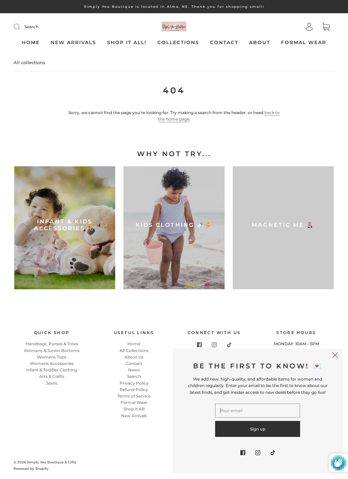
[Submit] (21, 26)
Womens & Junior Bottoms (52, 350)
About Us (133, 357)
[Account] (309, 27)
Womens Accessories (52, 363)
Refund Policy (134, 389)
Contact (224, 42)
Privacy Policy (134, 383)
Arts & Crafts (51, 376)
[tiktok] (229, 344)
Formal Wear (303, 42)
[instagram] (214, 344)
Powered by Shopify (31, 468)
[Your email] (257, 411)
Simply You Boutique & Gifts (51, 462)
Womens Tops (51, 357)
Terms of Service (134, 396)
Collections (178, 42)
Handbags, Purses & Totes (51, 343)
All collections (29, 62)
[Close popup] (335, 355)
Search (31, 26)
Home (31, 42)
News (134, 369)
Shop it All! (126, 42)
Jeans (51, 383)
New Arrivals (73, 42)
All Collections (134, 350)
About (259, 42)
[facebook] (199, 344)
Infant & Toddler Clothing (51, 369)
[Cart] (325, 27)
